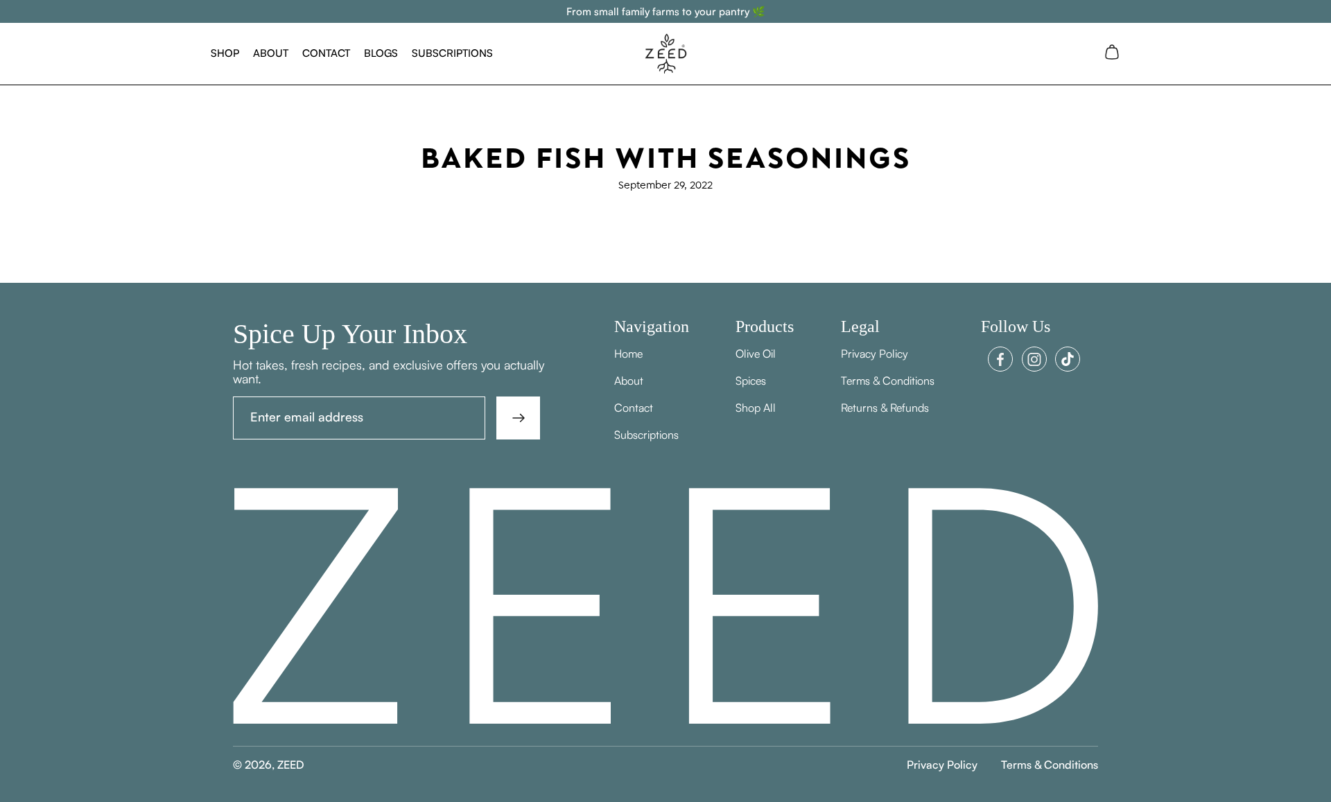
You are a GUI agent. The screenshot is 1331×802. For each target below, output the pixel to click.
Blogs (381, 53)
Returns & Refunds (885, 408)
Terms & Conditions (887, 380)
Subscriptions (452, 53)
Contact (326, 53)
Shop (225, 53)
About (270, 53)
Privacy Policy (874, 353)
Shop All (756, 408)
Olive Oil (756, 353)
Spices (751, 380)
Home (628, 353)
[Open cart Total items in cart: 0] (1112, 53)
